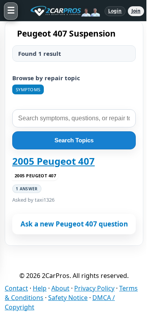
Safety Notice (68, 297)
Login (115, 10)
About (60, 288)
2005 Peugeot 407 (53, 161)
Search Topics (74, 140)
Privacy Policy (94, 288)
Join (136, 10)
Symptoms (28, 89)
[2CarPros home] (61, 11)
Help (40, 288)
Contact (16, 288)
